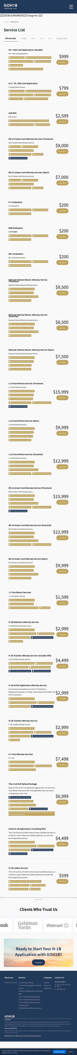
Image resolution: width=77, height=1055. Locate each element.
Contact (38, 962)
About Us (47, 985)
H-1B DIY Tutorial (11, 982)
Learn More (62, 62)
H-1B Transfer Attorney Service (29, 999)
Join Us (46, 982)
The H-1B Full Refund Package (29, 997)
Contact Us (47, 988)
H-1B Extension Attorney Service (30, 1008)
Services (22, 977)
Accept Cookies (59, 1052)
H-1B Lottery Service (26, 982)
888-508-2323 (61, 989)
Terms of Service (25, 1036)
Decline (70, 1052)
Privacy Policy (36, 1036)
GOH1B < (7, 22)
